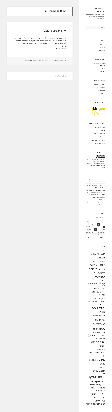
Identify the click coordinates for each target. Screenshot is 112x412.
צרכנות (101, 381)
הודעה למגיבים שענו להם (98, 140)
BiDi (103, 250)
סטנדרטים (100, 349)
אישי (92, 264)
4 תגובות (27, 61)
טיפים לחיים (102, 315)
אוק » (89, 237)
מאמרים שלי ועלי (96, 335)
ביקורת (93, 269)
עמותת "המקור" (96, 359)
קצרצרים (93, 381)
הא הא (97, 288)
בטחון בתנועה (101, 90)
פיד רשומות (102, 44)
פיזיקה (103, 373)
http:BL (103, 130)
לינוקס (96, 329)
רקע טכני (99, 385)
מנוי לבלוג (102, 71)
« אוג (101, 237)
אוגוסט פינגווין (99, 261)
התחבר (103, 41)
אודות (103, 68)
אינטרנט (100, 264)
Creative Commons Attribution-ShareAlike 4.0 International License (96, 165)
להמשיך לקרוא (59, 49)
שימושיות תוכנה (97, 387)
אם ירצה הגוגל (54, 31)
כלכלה (96, 315)
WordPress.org (101, 50)
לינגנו (102, 328)
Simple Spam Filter (99, 133)
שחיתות (92, 385)
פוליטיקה (100, 363)
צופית (60, 41)
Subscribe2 (102, 137)
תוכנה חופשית (97, 393)
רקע (103, 385)
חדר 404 (103, 94)
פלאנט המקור (96, 377)
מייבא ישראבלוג (99, 339)
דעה (103, 288)
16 (95, 229)
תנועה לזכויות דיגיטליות (95, 404)
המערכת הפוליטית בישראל (96, 301)
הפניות (102, 304)
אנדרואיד (101, 269)
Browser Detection (99, 127)
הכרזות (97, 298)
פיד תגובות (102, 47)
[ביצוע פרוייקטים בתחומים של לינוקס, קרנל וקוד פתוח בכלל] (98, 110)
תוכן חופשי (101, 390)
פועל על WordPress (60, 76)
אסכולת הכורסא (101, 87)
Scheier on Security (99, 84)
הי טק (103, 299)
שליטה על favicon (100, 143)
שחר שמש (102, 161)
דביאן (103, 280)
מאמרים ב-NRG (99, 332)
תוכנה (96, 390)
